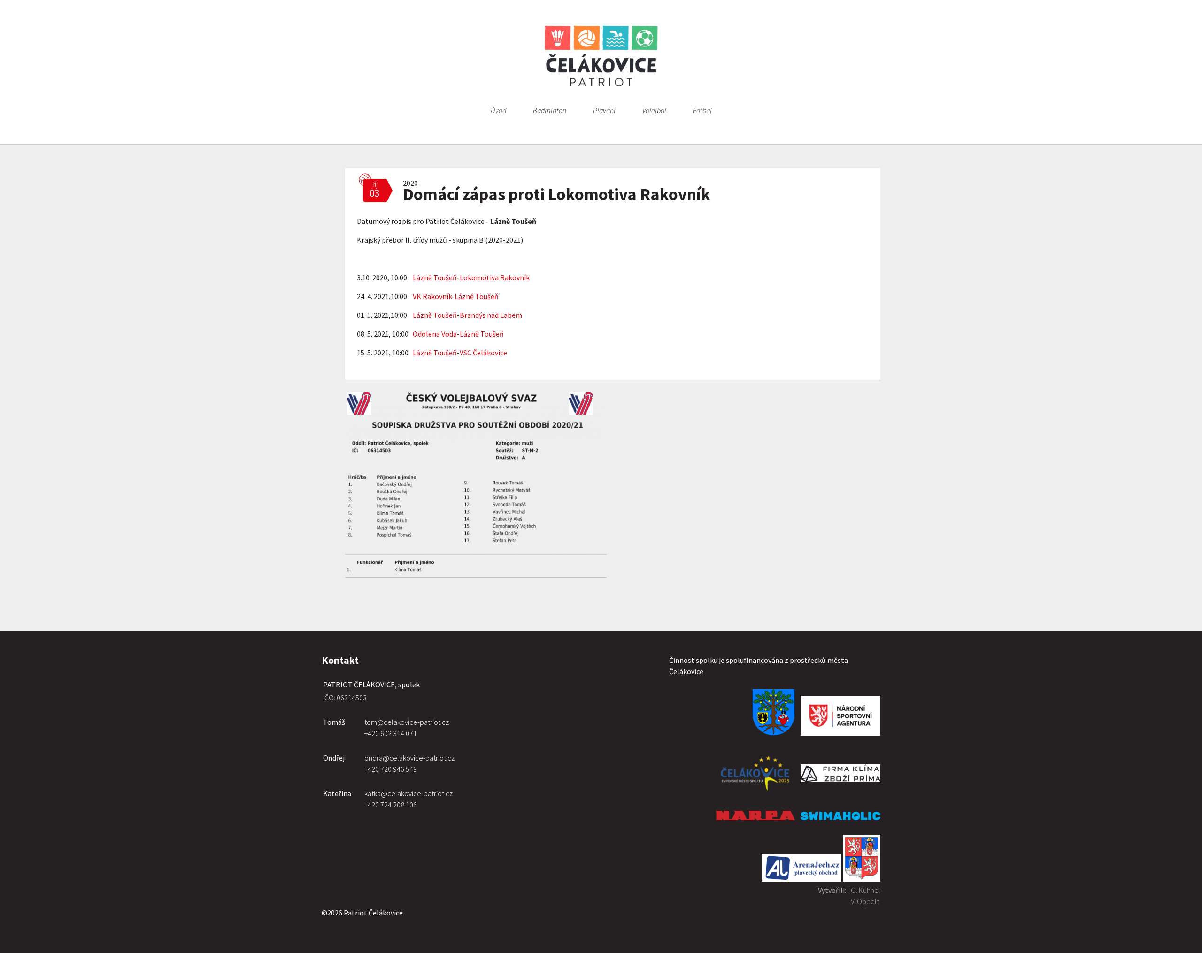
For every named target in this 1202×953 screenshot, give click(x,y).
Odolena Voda (435, 333)
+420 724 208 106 (390, 804)
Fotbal (702, 110)
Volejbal (654, 110)
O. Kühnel (865, 890)
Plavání (604, 110)
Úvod (498, 110)
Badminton (549, 110)
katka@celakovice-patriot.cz (408, 793)
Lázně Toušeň (435, 277)
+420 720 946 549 (390, 769)
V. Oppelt (865, 901)
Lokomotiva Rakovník (495, 277)
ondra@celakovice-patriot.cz (409, 757)
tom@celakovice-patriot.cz (406, 722)
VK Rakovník (432, 296)
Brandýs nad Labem (491, 315)
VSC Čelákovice (483, 352)
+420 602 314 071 (390, 733)
